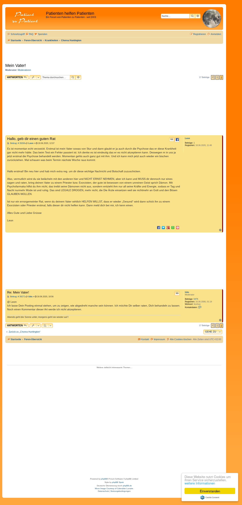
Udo (187, 292)
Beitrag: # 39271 (17, 296)
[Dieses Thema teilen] (177, 139)
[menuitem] (29, 34)
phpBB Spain (118, 482)
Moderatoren (24, 70)
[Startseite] (26, 18)
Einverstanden (210, 491)
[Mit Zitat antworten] (171, 139)
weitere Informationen (200, 483)
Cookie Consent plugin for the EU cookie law (209, 497)
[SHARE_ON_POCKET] (177, 227)
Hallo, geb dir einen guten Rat (31, 139)
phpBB (104, 479)
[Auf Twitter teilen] (163, 227)
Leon (187, 138)
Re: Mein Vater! (18, 292)
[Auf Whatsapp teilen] (173, 227)
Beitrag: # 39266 (17, 143)
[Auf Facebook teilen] (159, 227)
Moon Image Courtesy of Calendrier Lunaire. (114, 488)
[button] (213, 77)
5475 (196, 299)
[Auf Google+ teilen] (168, 227)
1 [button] (217, 77)
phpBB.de (127, 486)
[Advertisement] (114, 108)
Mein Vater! (15, 65)
